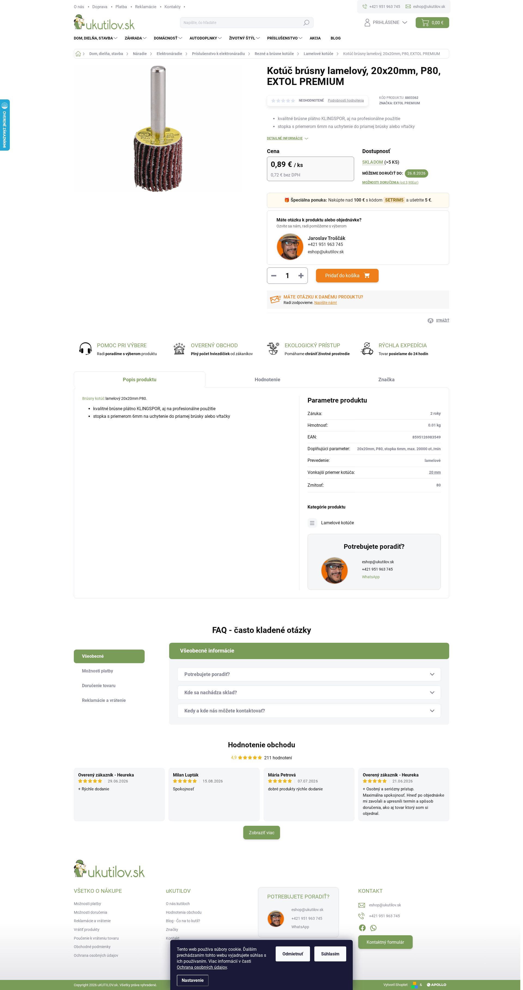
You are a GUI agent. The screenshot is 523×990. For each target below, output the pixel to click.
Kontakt (173, 938)
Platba (121, 6)
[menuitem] (96, 38)
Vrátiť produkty (86, 929)
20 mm (435, 472)
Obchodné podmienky (92, 947)
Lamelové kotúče (337, 522)
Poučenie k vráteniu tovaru (96, 938)
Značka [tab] (386, 379)
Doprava (99, 6)
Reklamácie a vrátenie (92, 921)
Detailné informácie (285, 138)
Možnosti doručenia (390, 182)
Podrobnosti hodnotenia (346, 100)
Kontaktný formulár (385, 942)
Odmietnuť (292, 954)
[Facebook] (362, 927)
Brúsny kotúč (93, 398)
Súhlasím (330, 954)
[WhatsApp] (373, 927)
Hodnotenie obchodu (261, 745)
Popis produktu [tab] (139, 379)
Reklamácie (145, 6)
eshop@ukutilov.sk (326, 251)
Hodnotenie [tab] (267, 379)
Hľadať (306, 22)
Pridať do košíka (342, 275)
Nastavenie (193, 980)
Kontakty (173, 6)
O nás (79, 6)
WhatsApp (371, 577)
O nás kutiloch (178, 903)
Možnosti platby (87, 903)
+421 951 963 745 (325, 244)
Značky (172, 929)
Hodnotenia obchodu (184, 912)
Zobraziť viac (261, 832)
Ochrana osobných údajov (202, 967)
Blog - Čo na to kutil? (183, 921)
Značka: (399, 103)
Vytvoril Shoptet (396, 985)
